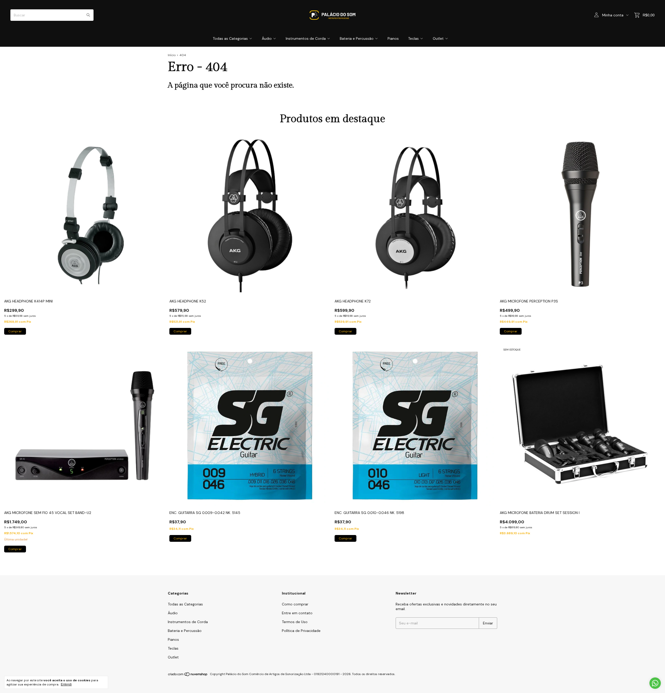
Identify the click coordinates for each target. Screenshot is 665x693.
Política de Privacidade (301, 630)
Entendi (66, 684)
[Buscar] (88, 15)
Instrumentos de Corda (306, 38)
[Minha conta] (596, 15)
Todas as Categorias (230, 38)
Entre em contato (297, 613)
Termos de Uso (295, 621)
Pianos (393, 38)
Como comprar (295, 604)
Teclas (413, 38)
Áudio (267, 38)
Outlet (438, 38)
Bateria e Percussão (357, 38)
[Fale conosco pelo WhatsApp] (655, 683)
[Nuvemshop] (188, 675)
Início (172, 55)
